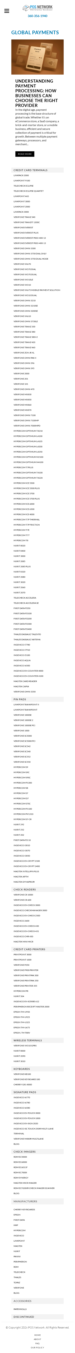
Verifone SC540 (22, 751)
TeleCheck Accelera (25, 597)
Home (37, 1335)
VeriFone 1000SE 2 (23, 720)
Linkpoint (19, 1240)
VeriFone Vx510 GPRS (25, 1045)
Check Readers (25, 889)
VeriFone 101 (21, 384)
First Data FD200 (23, 618)
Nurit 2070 (19, 592)
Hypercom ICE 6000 (24, 504)
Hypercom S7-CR (23, 819)
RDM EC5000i (20, 1157)
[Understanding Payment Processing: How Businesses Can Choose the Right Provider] (37, 57)
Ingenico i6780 (22, 1102)
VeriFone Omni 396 (24, 363)
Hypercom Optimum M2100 (28, 457)
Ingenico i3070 (22, 850)
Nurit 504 (19, 996)
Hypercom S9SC (22, 777)
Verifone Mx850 (22, 399)
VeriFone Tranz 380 (24, 331)
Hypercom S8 (21, 788)
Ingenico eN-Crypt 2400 (27, 866)
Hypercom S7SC (22, 803)
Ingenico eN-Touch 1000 (27, 1118)
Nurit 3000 (19, 556)
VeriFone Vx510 (22, 285)
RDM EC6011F (21, 1167)
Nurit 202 (19, 835)
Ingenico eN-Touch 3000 (27, 1113)
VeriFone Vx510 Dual (25, 295)
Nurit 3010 (19, 1061)
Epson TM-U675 (22, 1027)
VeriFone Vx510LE (23, 279)
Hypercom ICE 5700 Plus (27, 498)
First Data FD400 (23, 629)
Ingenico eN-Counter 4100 (28, 676)
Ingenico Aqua (22, 660)
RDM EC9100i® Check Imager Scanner (34, 1188)
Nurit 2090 (19, 1056)
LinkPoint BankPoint (25, 709)
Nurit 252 (19, 829)
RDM (16, 1267)
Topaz (17, 1282)
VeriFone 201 (21, 378)
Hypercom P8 (21, 991)
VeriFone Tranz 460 (24, 347)
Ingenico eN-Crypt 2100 (27, 861)
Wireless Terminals (28, 1040)
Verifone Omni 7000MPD (27, 425)
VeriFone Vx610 (22, 316)
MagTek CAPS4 (21, 686)
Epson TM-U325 (22, 1022)
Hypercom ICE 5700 (24, 493)
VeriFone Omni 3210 (25, 300)
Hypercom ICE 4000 (24, 514)
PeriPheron (20, 1261)
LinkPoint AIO (21, 196)
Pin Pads (20, 699)
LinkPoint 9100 (22, 180)
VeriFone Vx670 (22, 264)
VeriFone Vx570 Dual (25, 274)
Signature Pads (25, 1092)
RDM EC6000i (20, 1162)
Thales (17, 1277)
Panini (17, 1256)
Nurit (17, 1251)
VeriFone (19, 1287)
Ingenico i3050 (22, 855)
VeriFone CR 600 (22, 900)
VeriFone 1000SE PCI (24, 725)
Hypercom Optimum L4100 (28, 436)
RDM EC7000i (20, 1172)
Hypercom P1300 (23, 782)
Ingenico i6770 (22, 1097)
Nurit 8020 (19, 545)
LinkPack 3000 (21, 212)
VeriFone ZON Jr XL (24, 352)
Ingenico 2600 (21, 920)
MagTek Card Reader (25, 681)
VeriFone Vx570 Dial (25, 269)
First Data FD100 (23, 613)
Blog (16, 1144)
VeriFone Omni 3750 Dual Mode (31, 258)
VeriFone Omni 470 (24, 389)
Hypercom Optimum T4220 (28, 477)
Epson (17, 1214)
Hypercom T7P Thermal (27, 519)
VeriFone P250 (21, 965)
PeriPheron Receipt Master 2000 (31, 1006)
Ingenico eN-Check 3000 (27, 905)
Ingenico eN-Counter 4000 (28, 670)
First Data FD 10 (22, 840)
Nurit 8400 (19, 551)
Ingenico (19, 1235)
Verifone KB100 (22, 1074)
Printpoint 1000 (22, 959)
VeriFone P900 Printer (26, 970)
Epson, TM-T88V (22, 1032)
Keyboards (22, 1068)
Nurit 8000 (19, 1050)
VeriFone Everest (23, 227)
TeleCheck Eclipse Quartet (29, 191)
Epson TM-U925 (22, 1017)
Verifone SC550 (22, 762)
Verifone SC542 (22, 746)
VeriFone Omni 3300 (25, 248)
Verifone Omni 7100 (25, 415)
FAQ (37, 1343)
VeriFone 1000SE (23, 715)
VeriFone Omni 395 (24, 368)
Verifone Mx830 (22, 394)
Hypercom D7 (21, 798)
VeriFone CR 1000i (23, 894)
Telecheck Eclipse (23, 185)
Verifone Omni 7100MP (26, 420)
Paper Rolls (20, 1309)
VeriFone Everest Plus (26, 232)
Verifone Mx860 (22, 404)
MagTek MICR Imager (25, 1183)
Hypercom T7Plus (23, 467)
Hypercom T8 (21, 540)
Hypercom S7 (21, 793)
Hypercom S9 (21, 767)
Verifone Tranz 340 (24, 217)
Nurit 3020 (19, 582)
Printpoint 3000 (22, 954)
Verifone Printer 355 (25, 985)
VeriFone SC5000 (23, 735)
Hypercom (19, 1230)
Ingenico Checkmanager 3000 (30, 910)
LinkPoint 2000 (22, 206)
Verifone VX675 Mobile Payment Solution (37, 290)
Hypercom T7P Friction (27, 524)
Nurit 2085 (19, 561)
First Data (19, 1220)
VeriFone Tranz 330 (24, 326)
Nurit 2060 (19, 587)
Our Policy (37, 1347)
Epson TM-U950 (22, 1012)
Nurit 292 (19, 824)
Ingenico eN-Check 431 (26, 931)
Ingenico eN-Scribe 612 (26, 1001)
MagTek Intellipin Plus (26, 871)
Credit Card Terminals (30, 170)
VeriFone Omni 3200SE (26, 311)
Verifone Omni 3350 (25, 691)
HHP (16, 1225)
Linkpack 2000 (21, 175)
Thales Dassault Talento (27, 634)
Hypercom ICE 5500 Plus (27, 488)
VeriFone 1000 (21, 730)
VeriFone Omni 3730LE (26, 321)
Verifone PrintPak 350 (26, 980)
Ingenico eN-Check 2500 (27, 915)
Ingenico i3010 (22, 845)
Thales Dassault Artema (27, 639)
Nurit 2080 (19, 577)
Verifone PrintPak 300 (26, 975)
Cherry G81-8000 (23, 1084)
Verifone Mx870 (22, 410)
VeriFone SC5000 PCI (24, 741)
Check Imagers (25, 1151)
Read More (25, 154)
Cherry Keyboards (24, 1209)
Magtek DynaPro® (24, 882)
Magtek (18, 1246)
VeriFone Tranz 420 (24, 342)
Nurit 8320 (19, 571)
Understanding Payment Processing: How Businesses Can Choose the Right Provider (36, 93)
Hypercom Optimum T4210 (28, 431)
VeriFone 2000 (21, 373)
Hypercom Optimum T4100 (28, 472)
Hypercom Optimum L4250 (28, 451)
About (37, 1339)
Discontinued (24, 1316)
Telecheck (19, 1272)
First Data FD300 (23, 624)
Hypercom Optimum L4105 (28, 441)
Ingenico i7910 (22, 650)
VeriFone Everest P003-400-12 (30, 238)
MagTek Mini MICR (23, 941)
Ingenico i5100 (22, 655)
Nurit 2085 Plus (22, 566)
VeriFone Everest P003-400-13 (30, 243)
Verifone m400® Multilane (29, 1138)
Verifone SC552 (22, 756)
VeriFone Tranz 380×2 (26, 337)
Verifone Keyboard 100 (27, 1079)
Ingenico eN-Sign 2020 (26, 1123)
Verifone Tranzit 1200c (27, 222)
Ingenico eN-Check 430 (26, 926)
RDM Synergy (21, 1177)
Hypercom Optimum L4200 (28, 446)
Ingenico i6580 (22, 1107)
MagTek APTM (21, 876)
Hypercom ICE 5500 (24, 483)
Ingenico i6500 (22, 665)
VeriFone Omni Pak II (25, 358)
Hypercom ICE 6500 (24, 509)
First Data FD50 (22, 608)
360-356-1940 (37, 16)
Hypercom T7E (21, 530)
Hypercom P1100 (23, 808)
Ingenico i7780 (22, 644)
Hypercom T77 (21, 535)
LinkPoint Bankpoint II (26, 704)
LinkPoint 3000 (22, 201)
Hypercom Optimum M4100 (28, 462)
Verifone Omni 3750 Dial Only (30, 253)
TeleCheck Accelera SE (26, 603)
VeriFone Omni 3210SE (26, 305)
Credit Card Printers (29, 949)
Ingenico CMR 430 (23, 936)
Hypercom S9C (21, 772)
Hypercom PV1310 (23, 814)
